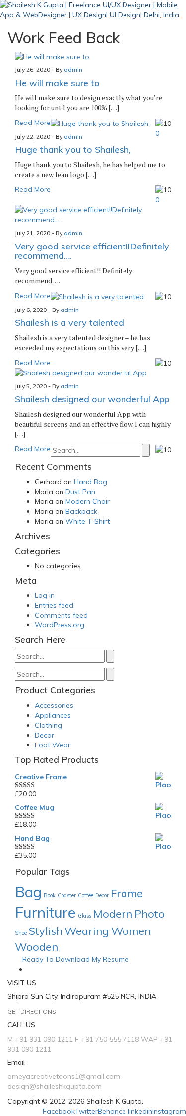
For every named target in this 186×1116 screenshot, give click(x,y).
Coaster (67, 895)
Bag (28, 892)
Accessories (54, 705)
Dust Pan (80, 491)
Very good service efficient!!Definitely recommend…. (92, 251)
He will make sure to (57, 83)
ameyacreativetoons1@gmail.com (63, 1076)
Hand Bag (90, 481)
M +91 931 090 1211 (40, 1039)
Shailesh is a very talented (69, 322)
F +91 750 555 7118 (107, 1039)
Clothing (48, 725)
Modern (112, 913)
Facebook (59, 1111)
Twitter (86, 1111)
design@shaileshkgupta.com (54, 1086)
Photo (149, 913)
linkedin (140, 1111)
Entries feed (54, 605)
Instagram (169, 1111)
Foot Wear (52, 745)
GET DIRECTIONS (31, 1011)
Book (50, 895)
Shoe (21, 933)
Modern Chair (87, 501)
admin (73, 69)
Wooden (36, 946)
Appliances (53, 715)
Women (131, 930)
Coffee (85, 895)
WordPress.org (59, 624)
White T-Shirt (87, 521)
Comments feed (61, 615)
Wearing (86, 930)
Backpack (81, 511)
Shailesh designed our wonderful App (92, 399)
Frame (127, 893)
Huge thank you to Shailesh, (73, 149)
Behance (112, 1111)
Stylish (45, 930)
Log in (45, 595)
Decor (44, 735)
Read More (33, 122)
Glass (84, 915)
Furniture (45, 912)
